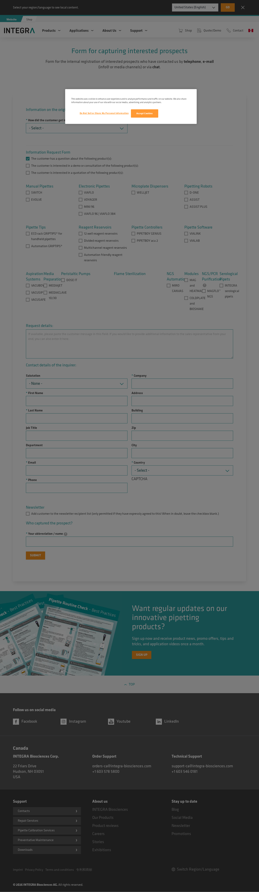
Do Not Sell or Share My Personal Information (104, 113)
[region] (131, 106)
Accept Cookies (144, 113)
